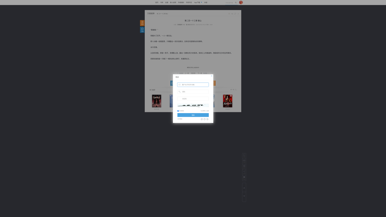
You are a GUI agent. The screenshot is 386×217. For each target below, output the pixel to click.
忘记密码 (203, 111)
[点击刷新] (193, 105)
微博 (207, 119)
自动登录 (181, 111)
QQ (205, 119)
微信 (202, 119)
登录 (177, 77)
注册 (207, 111)
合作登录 (179, 119)
